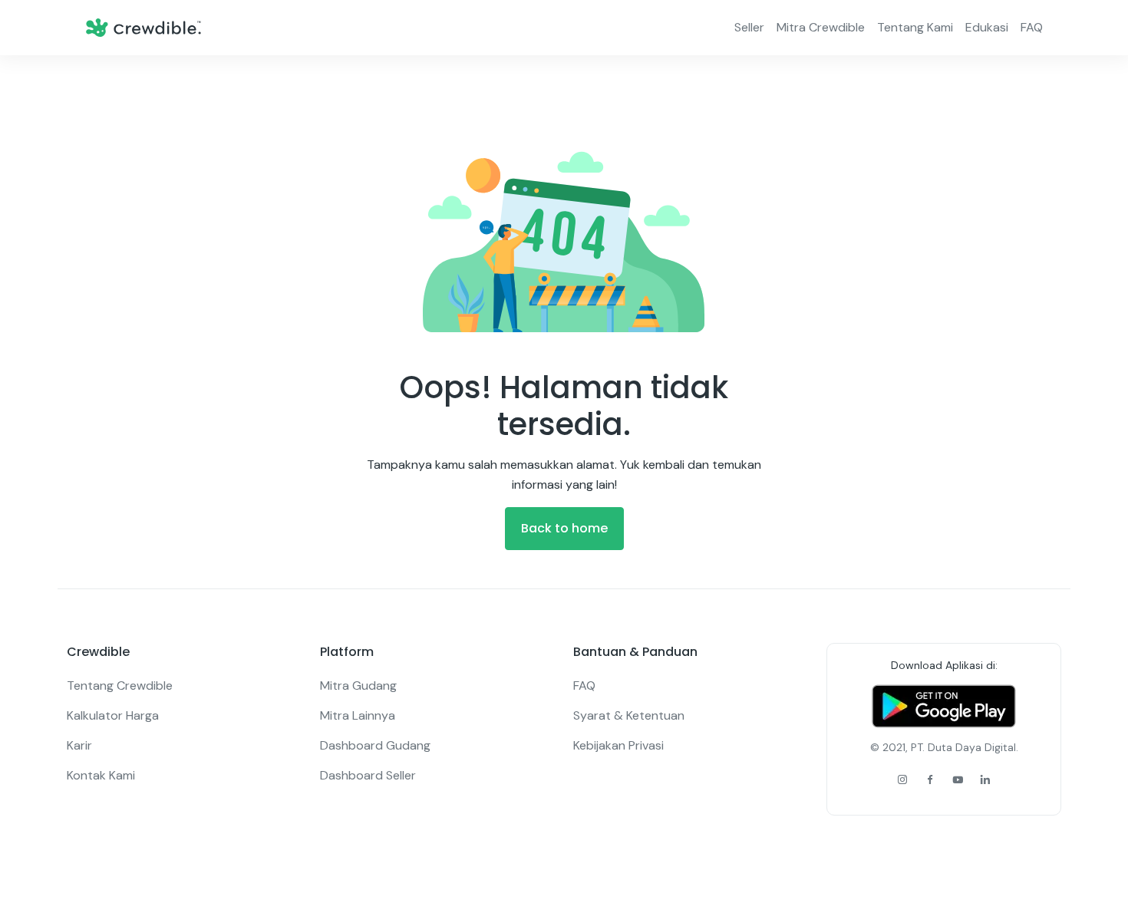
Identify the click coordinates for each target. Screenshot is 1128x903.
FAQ (1032, 27)
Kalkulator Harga (113, 715)
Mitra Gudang (358, 685)
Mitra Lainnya (357, 715)
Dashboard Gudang (375, 745)
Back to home (564, 528)
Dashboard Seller (368, 775)
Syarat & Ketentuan (628, 715)
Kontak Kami (101, 775)
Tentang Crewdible (120, 685)
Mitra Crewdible (821, 27)
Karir (79, 745)
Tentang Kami (915, 27)
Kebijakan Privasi (618, 745)
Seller (749, 27)
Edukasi (986, 27)
